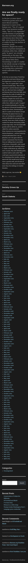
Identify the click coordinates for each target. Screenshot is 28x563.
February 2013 (8, 244)
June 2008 (7, 324)
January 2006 (8, 387)
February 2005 (8, 411)
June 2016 (7, 216)
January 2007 (8, 361)
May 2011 (6, 263)
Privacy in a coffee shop (11, 505)
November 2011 (8, 257)
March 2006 (7, 383)
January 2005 (8, 413)
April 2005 (7, 406)
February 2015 (8, 222)
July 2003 (6, 452)
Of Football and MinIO (10, 500)
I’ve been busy (8, 502)
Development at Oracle (17, 536)
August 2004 (8, 424)
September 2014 (9, 229)
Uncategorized (8, 471)
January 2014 (8, 233)
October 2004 (8, 419)
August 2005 (8, 398)
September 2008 (9, 317)
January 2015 (8, 224)
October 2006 (8, 367)
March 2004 (7, 435)
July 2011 (6, 259)
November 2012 (8, 248)
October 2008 (8, 315)
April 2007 (7, 354)
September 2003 (9, 448)
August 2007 (7, 346)
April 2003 (7, 458)
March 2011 (7, 268)
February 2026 (8, 211)
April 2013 (7, 239)
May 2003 (7, 456)
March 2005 (7, 409)
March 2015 (7, 220)
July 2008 (6, 322)
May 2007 (7, 352)
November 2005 (9, 391)
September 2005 (9, 396)
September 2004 (9, 422)
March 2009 (7, 304)
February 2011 (8, 270)
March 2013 (7, 242)
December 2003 (8, 441)
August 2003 (7, 450)
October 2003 (8, 445)
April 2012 (7, 252)
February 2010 (8, 285)
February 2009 (8, 307)
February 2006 (8, 385)
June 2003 (7, 454)
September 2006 (9, 370)
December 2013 (8, 235)
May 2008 (7, 326)
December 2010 (8, 274)
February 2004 (8, 437)
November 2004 (9, 417)
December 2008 (8, 311)
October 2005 (8, 393)
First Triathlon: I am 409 (18, 551)
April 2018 (7, 213)
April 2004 (7, 432)
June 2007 (7, 350)
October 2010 (8, 276)
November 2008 (9, 313)
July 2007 (6, 348)
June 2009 (7, 298)
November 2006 (9, 365)
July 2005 (6, 400)
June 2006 (7, 376)
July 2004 (6, 426)
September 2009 (9, 291)
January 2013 (8, 246)
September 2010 (9, 278)
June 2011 (6, 261)
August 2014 (7, 231)
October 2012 (8, 250)
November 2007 (9, 339)
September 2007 (9, 343)
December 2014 (8, 226)
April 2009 (7, 302)
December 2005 (8, 389)
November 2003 (9, 443)
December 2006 (8, 363)
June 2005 (7, 402)
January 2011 (7, 272)
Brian (5, 176)
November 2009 (9, 287)
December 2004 (8, 415)
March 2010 (7, 283)
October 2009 (8, 289)
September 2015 (9, 218)
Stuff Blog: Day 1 (15, 529)
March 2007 (7, 356)
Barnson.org (8, 5)
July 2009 (7, 296)
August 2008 (8, 320)
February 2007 (8, 359)
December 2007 (8, 337)
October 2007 (8, 341)
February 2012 (8, 255)
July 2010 (6, 281)
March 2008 (7, 330)
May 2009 (7, 300)
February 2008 (8, 333)
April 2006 (7, 380)
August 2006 (8, 372)
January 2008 (8, 335)
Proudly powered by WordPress (17, 560)
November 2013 (8, 237)
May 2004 (7, 430)
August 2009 (8, 294)
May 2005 (7, 404)
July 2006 (7, 374)
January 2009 (8, 309)
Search (4, 480)
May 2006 (7, 378)
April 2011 (7, 265)
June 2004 (7, 428)
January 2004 (8, 439)
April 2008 (7, 328)
